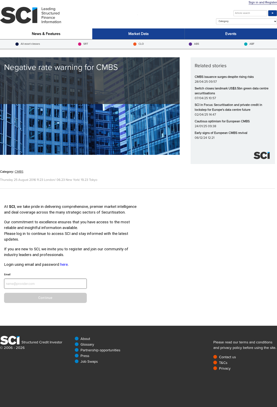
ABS (196, 44)
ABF (251, 44)
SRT (85, 44)
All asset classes (30, 44)
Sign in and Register (263, 2)
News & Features (46, 33)
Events (230, 33)
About (85, 338)
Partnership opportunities (100, 350)
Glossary (87, 344)
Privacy (225, 368)
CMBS (19, 172)
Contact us (227, 357)
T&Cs (223, 362)
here (64, 264)
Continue (45, 298)
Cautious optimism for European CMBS (222, 121)
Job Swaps (89, 361)
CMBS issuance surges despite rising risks (224, 77)
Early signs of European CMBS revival (221, 133)
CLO (141, 44)
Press (85, 356)
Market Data (138, 33)
